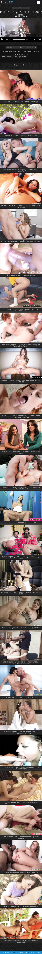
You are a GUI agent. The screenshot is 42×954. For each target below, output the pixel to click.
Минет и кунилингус (19, 57)
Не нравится (31, 47)
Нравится (10, 47)
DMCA (27, 952)
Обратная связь (17, 952)
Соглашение (5, 952)
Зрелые (8, 57)
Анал (3, 57)
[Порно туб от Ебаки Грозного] (7, 2)
